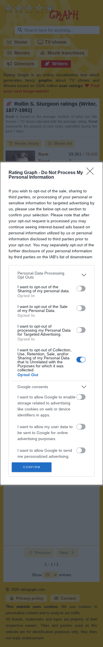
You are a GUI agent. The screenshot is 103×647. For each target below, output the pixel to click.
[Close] (91, 173)
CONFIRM (31, 467)
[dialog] (51, 323)
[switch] (81, 288)
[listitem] (51, 275)
